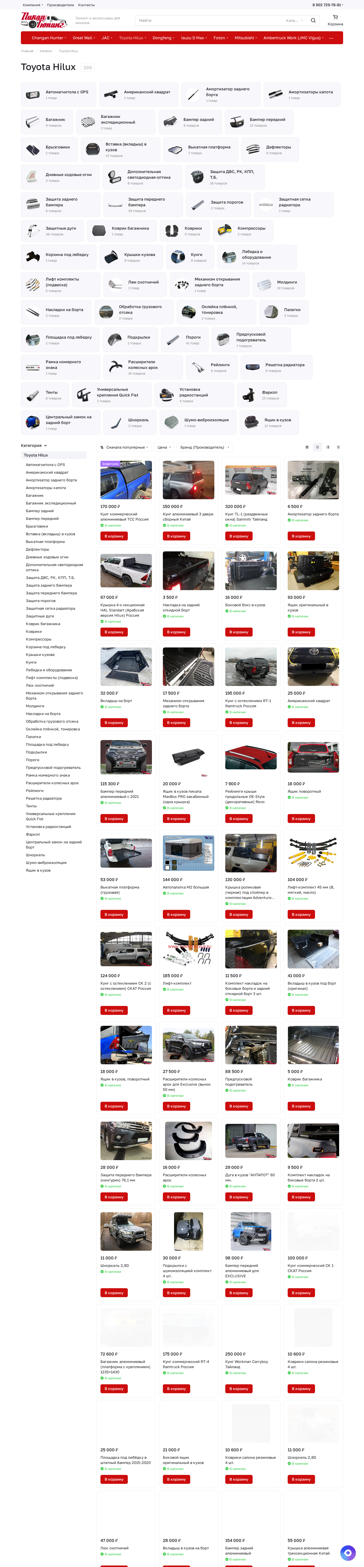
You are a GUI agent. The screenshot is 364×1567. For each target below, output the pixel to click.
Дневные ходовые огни (47, 557)
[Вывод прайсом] (338, 447)
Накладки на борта (43, 713)
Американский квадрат (47, 472)
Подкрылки (36, 752)
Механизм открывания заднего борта (54, 695)
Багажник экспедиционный (51, 503)
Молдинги (35, 706)
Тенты (31, 806)
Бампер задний (40, 510)
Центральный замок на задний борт (54, 844)
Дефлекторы (37, 549)
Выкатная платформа (45, 541)
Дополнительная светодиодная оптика (54, 567)
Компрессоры (38, 639)
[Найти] (313, 20)
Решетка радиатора (44, 798)
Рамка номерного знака (48, 775)
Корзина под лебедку (46, 646)
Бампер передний (42, 518)
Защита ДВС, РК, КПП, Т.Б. (50, 577)
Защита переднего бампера (51, 593)
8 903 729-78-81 (327, 4)
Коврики (34, 631)
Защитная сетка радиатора (50, 608)
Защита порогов (40, 600)
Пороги (32, 759)
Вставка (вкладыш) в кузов (50, 534)
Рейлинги (35, 790)
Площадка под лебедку (47, 744)
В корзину (114, 536)
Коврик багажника (43, 623)
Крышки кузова (40, 654)
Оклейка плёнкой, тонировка (53, 729)
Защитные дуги (40, 616)
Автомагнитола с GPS (45, 464)
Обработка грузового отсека (52, 721)
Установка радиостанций (48, 826)
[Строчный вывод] (328, 447)
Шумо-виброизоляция (46, 862)
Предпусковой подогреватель (53, 767)
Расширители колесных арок (52, 783)
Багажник (35, 495)
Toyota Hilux (36, 455)
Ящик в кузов (38, 870)
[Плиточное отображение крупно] (307, 447)
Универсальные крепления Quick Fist (51, 816)
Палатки (33, 736)
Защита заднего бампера (49, 585)
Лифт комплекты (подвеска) (52, 677)
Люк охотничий (40, 685)
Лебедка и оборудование (49, 670)
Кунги (31, 662)
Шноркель (35, 855)
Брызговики (37, 526)
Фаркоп (33, 834)
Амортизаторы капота (46, 487)
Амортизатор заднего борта (51, 480)
